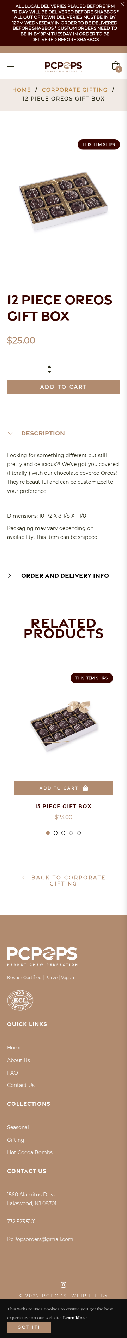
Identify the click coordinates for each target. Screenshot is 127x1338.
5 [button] (79, 833)
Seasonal (18, 1127)
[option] (63, 754)
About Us (18, 1060)
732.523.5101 (21, 1221)
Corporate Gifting (75, 90)
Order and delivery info (64, 575)
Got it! (29, 1327)
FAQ (12, 1073)
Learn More (75, 1317)
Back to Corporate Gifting (67, 881)
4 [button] (71, 833)
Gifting (15, 1140)
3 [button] (63, 833)
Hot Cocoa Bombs (30, 1152)
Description (42, 433)
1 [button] (48, 833)
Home (21, 90)
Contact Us (21, 1085)
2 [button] (56, 833)
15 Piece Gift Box (63, 806)
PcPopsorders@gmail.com (40, 1239)
